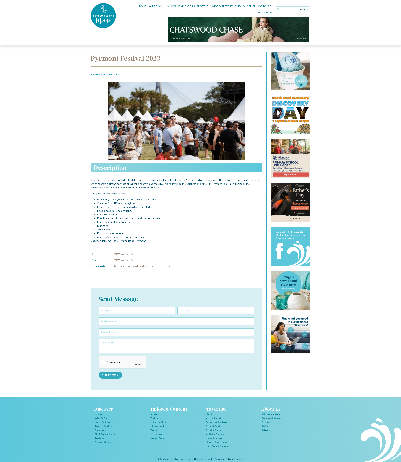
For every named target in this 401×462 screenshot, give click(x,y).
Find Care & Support (191, 6)
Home (142, 6)
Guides (171, 6)
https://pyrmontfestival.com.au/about (142, 266)
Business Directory (220, 6)
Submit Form (110, 375)
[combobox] (287, 9)
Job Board (265, 6)
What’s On (155, 6)
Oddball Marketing (235, 459)
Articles (263, 12)
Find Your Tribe (245, 6)
